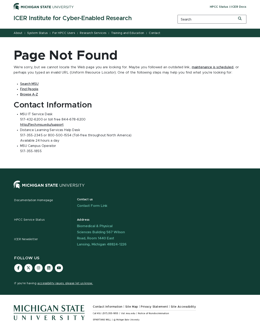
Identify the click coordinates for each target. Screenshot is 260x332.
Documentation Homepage (33, 200)
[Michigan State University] (44, 6)
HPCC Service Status (29, 219)
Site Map (131, 306)
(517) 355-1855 (110, 313)
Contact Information (107, 306)
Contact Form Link (92, 205)
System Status (37, 33)
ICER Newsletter (26, 239)
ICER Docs (238, 6)
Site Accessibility (183, 306)
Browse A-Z (29, 94)
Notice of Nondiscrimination (153, 313)
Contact (154, 33)
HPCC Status (219, 6)
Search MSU (29, 84)
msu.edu (130, 313)
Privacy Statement (154, 306)
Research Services (93, 33)
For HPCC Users (63, 33)
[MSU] (49, 188)
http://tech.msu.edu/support (42, 124)
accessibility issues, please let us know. (65, 283)
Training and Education (127, 33)
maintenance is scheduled (212, 67)
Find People (29, 89)
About (18, 33)
